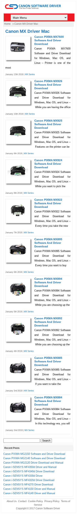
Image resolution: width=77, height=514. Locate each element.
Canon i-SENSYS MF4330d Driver (22, 475)
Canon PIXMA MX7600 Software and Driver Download (49, 40)
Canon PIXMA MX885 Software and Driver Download (48, 361)
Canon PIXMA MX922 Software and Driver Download (48, 203)
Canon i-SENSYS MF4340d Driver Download (28, 471)
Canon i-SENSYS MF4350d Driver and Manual (29, 467)
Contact (22, 501)
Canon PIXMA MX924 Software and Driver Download (48, 164)
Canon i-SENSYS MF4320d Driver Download (28, 480)
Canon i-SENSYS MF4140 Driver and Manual (29, 493)
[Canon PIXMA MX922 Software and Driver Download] (18, 217)
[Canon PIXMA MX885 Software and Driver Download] (18, 375)
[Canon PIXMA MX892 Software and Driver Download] (18, 336)
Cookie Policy (35, 501)
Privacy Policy (51, 501)
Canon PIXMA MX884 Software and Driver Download (48, 401)
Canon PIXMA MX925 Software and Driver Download (48, 124)
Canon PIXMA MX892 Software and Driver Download (48, 322)
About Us (12, 501)
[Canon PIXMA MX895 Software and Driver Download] (18, 257)
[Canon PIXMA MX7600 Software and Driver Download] (18, 54)
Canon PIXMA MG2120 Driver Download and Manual (33, 462)
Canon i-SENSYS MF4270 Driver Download (28, 484)
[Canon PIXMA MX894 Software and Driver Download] (18, 296)
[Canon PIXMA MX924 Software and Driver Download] (18, 178)
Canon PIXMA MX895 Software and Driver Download (48, 243)
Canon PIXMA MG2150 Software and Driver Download (34, 453)
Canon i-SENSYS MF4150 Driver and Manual (29, 488)
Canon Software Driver (48, 508)
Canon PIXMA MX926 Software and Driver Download (48, 84)
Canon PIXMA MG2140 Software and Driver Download (34, 458)
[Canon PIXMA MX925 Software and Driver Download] (18, 138)
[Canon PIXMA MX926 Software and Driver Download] (18, 99)
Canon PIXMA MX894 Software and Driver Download (48, 282)
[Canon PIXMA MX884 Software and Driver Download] (18, 415)
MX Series (30, 74)
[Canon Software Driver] (38, 11)
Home (7, 23)
